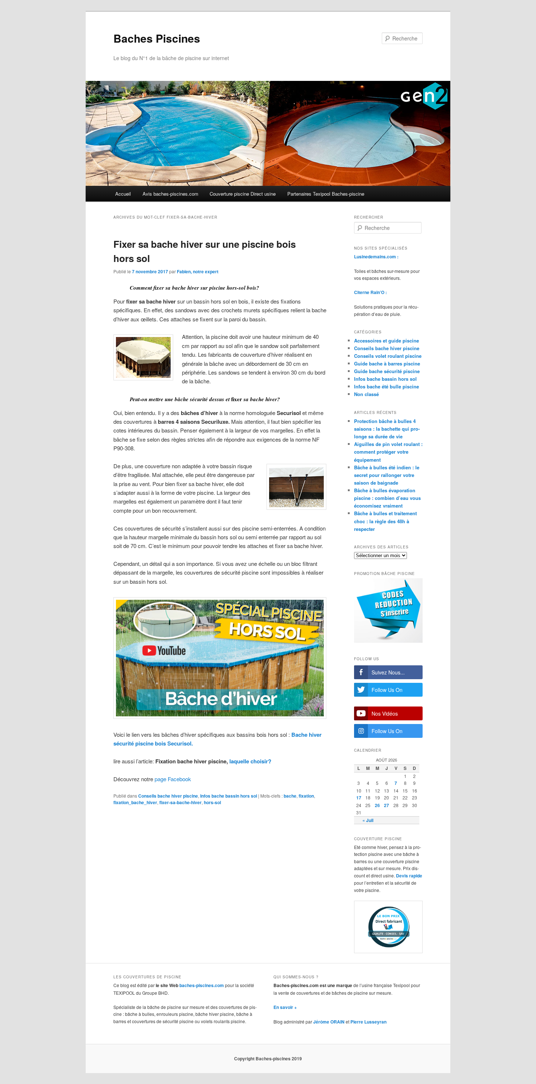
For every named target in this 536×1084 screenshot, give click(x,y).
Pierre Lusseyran (368, 1021)
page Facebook (173, 779)
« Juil (367, 820)
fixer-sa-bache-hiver (180, 802)
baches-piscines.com (201, 985)
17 (358, 797)
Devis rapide (409, 875)
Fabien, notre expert (197, 271)
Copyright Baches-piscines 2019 (268, 1058)
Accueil (123, 193)
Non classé (366, 394)
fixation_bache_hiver (135, 802)
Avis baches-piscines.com (170, 193)
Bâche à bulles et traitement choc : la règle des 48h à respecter (385, 521)
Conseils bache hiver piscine (168, 796)
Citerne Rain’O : (370, 292)
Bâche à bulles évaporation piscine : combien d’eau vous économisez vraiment (387, 498)
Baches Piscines (156, 38)
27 (386, 805)
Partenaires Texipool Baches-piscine (325, 193)
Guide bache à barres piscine (387, 363)
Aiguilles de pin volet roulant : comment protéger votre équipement (388, 452)
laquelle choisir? (250, 761)
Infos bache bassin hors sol (228, 796)
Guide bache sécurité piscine (387, 371)
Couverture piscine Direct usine (243, 193)
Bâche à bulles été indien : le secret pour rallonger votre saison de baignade (386, 475)
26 (377, 805)
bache (290, 796)
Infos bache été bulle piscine (386, 386)
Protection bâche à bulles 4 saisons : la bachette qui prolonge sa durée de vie (387, 429)
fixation (306, 796)
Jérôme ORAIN (329, 1021)
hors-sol (212, 802)
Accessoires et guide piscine (386, 340)
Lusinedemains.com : (376, 256)
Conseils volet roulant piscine (388, 355)
